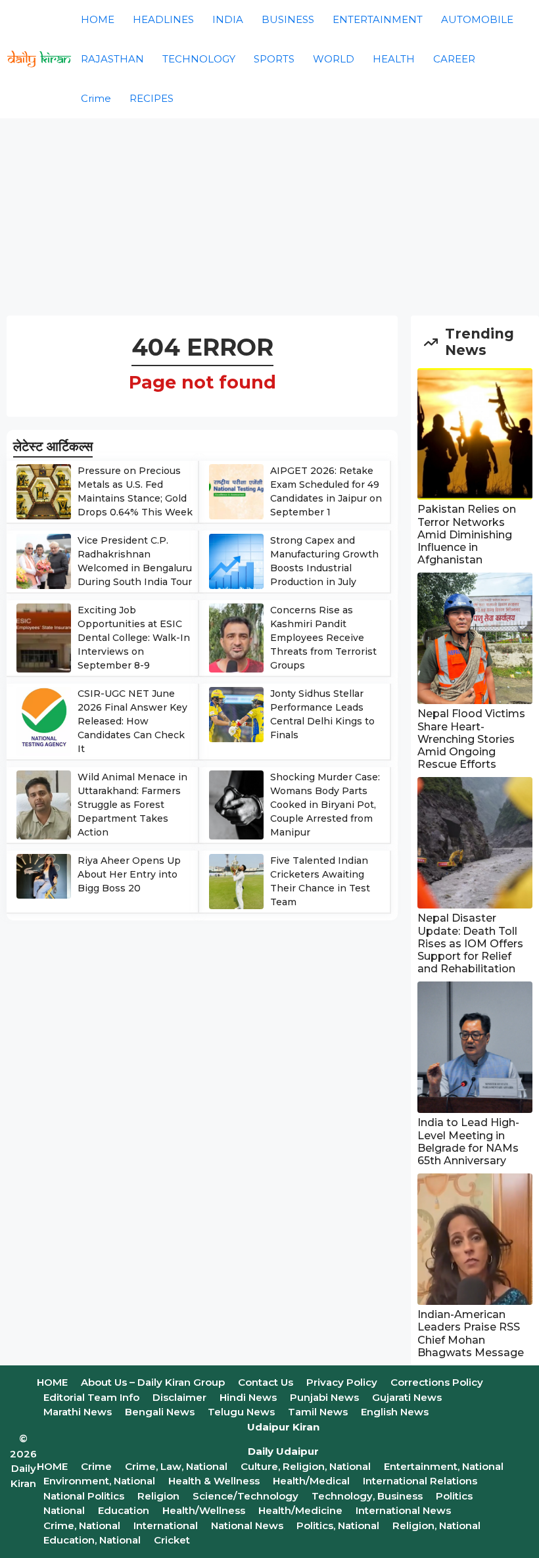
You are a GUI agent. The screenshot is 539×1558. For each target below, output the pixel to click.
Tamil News (318, 1411)
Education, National (92, 1540)
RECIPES (151, 98)
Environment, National (99, 1481)
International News (403, 1510)
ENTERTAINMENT (378, 19)
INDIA (227, 19)
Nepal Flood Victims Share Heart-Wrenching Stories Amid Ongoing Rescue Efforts (471, 738)
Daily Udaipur (283, 1451)
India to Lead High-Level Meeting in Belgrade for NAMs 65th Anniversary (468, 1141)
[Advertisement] (269, 217)
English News (395, 1411)
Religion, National (436, 1525)
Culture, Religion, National (306, 1466)
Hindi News (248, 1397)
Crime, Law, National (176, 1466)
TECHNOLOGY (198, 59)
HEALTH (394, 59)
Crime (96, 98)
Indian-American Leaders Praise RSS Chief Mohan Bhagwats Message (470, 1333)
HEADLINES (163, 19)
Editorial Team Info (91, 1397)
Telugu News (241, 1411)
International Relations (420, 1481)
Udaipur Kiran (283, 1427)
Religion (158, 1496)
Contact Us (265, 1382)
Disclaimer (179, 1397)
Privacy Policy (341, 1382)
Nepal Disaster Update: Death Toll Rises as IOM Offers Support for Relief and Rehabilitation (470, 943)
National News (247, 1525)
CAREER (454, 59)
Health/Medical (311, 1481)
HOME (97, 19)
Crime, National (81, 1525)
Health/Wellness (203, 1510)
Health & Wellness (214, 1481)
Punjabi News (324, 1397)
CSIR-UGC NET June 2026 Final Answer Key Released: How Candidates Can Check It (132, 721)
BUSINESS (288, 19)
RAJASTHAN (112, 59)
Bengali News (160, 1411)
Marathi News (77, 1411)
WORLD (333, 59)
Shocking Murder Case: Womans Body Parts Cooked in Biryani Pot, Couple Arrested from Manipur (325, 804)
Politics (454, 1496)
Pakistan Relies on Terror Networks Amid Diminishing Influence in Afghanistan (466, 534)
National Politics (83, 1496)
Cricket (172, 1540)
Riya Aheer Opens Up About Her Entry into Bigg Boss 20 (129, 874)
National (64, 1510)
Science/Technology (245, 1496)
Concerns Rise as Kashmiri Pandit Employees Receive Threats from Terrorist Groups (323, 637)
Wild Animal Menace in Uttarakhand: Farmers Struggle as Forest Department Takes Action (132, 804)
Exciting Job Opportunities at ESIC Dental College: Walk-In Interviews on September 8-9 (134, 637)
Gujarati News (407, 1397)
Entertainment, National (444, 1466)
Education (123, 1510)
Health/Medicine (300, 1510)
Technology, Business (367, 1496)
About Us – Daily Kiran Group (153, 1382)
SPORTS (274, 59)
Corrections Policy (436, 1382)
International (165, 1525)
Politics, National (337, 1525)
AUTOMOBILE (477, 19)
